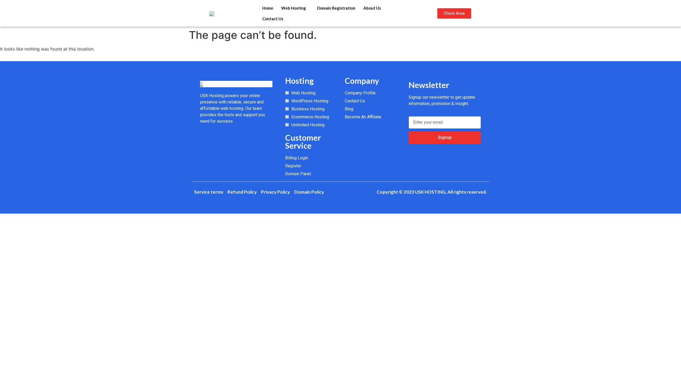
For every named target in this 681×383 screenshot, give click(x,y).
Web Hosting (293, 8)
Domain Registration (336, 8)
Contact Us (272, 18)
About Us (372, 8)
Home (267, 8)
